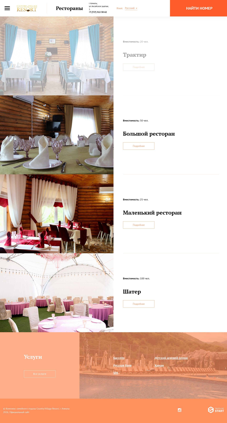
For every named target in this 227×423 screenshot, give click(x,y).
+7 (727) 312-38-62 (98, 12)
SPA (115, 373)
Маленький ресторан (152, 212)
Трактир (134, 54)
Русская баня (122, 365)
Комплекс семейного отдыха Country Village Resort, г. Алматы (37, 408)
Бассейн (119, 358)
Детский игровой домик (171, 358)
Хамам (159, 365)
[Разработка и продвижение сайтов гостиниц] (216, 410)
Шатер (132, 291)
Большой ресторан (149, 133)
